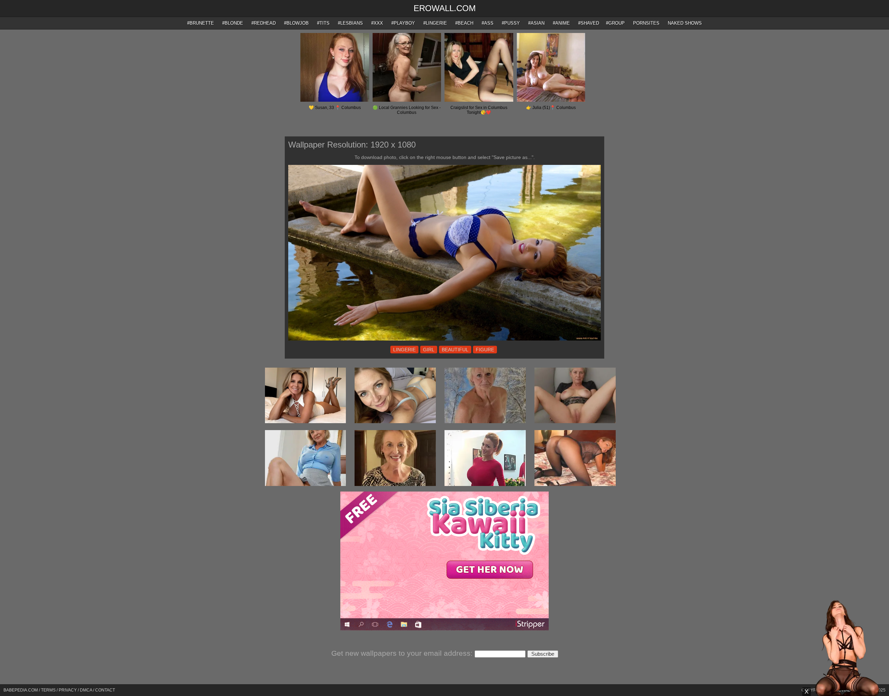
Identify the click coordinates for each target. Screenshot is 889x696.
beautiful (455, 349)
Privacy (68, 690)
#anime (561, 23)
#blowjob (296, 23)
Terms (48, 690)
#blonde (232, 23)
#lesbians (350, 23)
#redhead (263, 23)
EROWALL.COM (445, 8)
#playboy (403, 23)
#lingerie (435, 23)
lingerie (404, 349)
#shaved (588, 23)
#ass (487, 23)
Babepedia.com (20, 690)
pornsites (646, 23)
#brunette (200, 23)
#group (615, 23)
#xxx (377, 23)
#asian (536, 23)
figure (485, 349)
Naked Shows (685, 23)
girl (428, 349)
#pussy (511, 23)
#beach (464, 23)
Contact (105, 690)
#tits (323, 23)
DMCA (86, 690)
